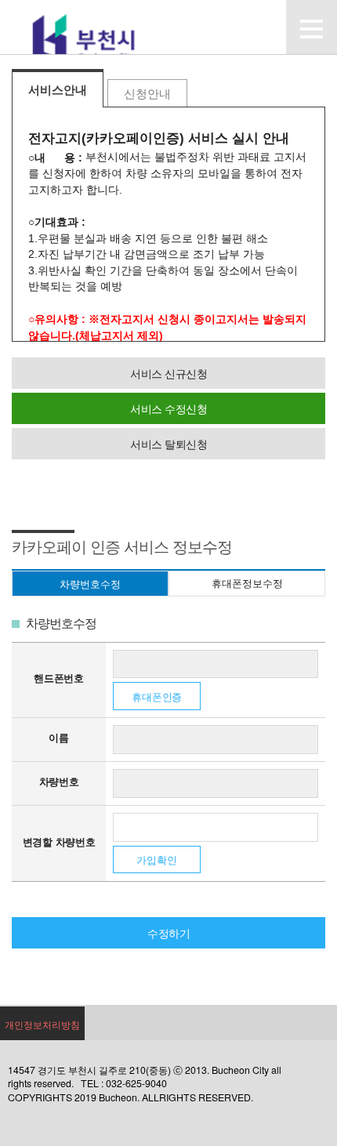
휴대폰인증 (157, 696)
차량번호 (59, 781)
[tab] (57, 88)
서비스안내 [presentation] (57, 89)
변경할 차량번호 (59, 841)
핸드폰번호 (59, 677)
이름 (59, 737)
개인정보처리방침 (42, 1024)
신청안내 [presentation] (147, 93)
